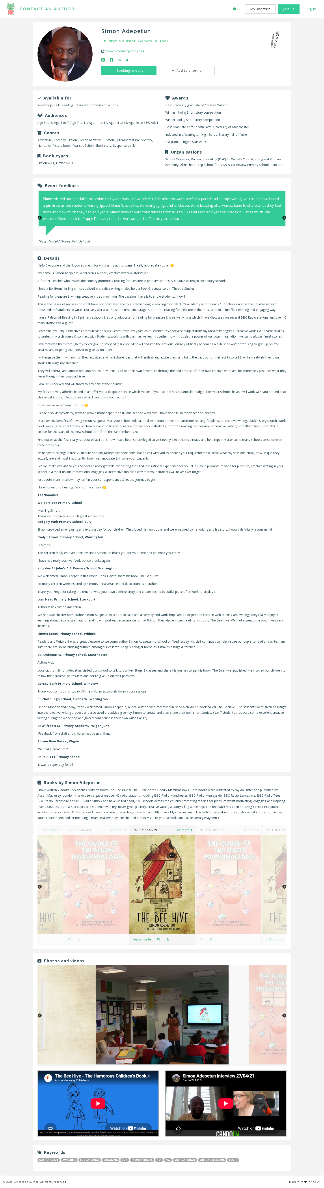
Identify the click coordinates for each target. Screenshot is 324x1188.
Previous (39, 218)
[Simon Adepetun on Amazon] (127, 60)
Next (284, 218)
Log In (310, 9)
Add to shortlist (189, 70)
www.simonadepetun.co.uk (125, 51)
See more (50, 830)
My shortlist (260, 9)
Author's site (142, 939)
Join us (289, 9)
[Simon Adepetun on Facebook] (112, 60)
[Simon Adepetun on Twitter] (103, 60)
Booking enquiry (129, 70)
